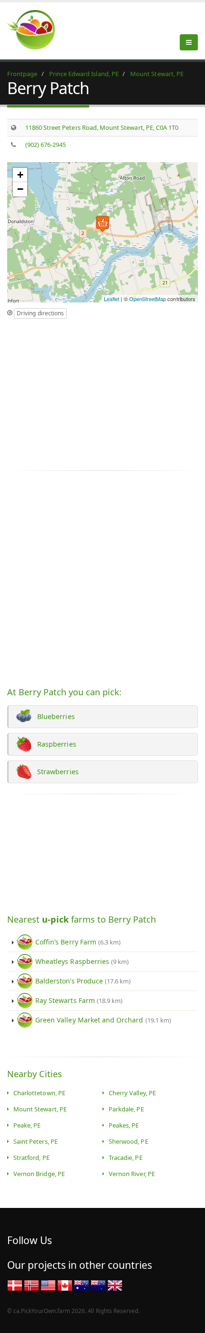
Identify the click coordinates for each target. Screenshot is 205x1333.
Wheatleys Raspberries (82, 961)
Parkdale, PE (126, 1109)
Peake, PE (27, 1125)
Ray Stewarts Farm (79, 1000)
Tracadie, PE (126, 1157)
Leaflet (111, 298)
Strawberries (56, 771)
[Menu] (189, 42)
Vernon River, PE (132, 1173)
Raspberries (54, 744)
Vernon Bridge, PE (39, 1173)
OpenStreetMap (147, 298)
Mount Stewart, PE (40, 1109)
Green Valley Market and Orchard (103, 1019)
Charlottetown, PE (39, 1093)
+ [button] (20, 175)
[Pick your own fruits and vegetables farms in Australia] (81, 1284)
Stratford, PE (31, 1157)
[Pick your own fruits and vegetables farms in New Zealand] (98, 1284)
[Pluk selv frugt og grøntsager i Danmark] (14, 1284)
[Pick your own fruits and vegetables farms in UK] (115, 1284)
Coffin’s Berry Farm (78, 941)
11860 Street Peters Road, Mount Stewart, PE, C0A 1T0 (102, 127)
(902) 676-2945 (45, 144)
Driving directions (40, 313)
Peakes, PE (124, 1125)
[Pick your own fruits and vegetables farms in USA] (48, 1284)
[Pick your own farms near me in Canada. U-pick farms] (36, 29)
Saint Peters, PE (35, 1141)
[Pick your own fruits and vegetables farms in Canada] (64, 1284)
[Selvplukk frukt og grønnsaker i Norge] (31, 1284)
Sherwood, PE (128, 1141)
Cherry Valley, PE (132, 1093)
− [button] (20, 189)
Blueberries (54, 716)
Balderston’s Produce (83, 980)
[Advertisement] (87, 390)
